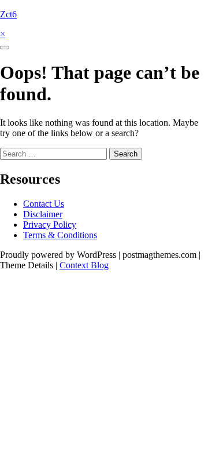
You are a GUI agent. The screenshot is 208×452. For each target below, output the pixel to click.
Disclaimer (42, 214)
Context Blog (84, 265)
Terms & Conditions (60, 235)
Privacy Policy (49, 224)
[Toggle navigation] (4, 47)
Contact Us (43, 204)
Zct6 (8, 14)
